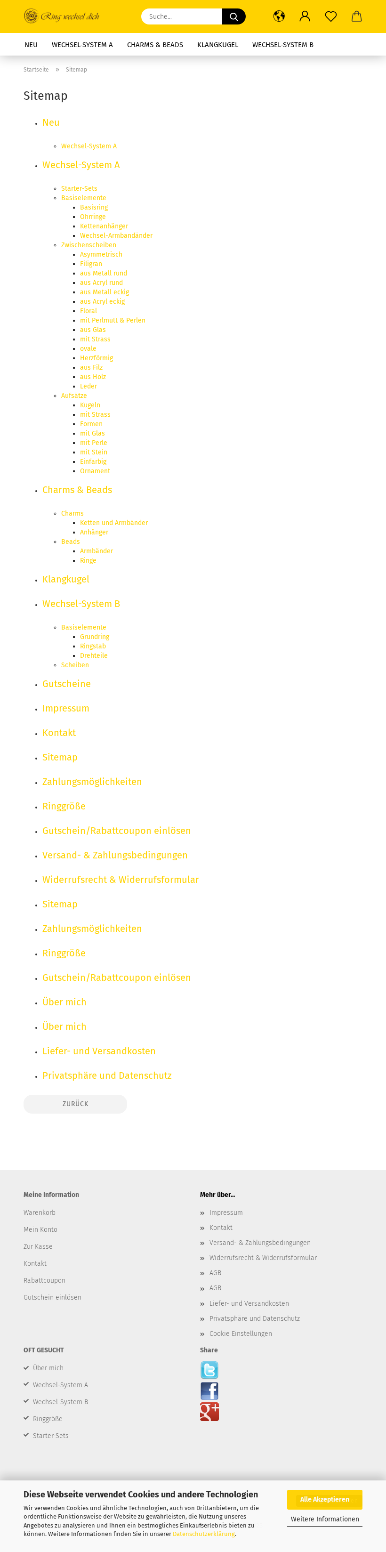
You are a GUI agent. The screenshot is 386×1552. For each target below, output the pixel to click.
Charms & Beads (155, 44)
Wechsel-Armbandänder (116, 236)
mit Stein (93, 452)
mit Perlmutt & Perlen (112, 320)
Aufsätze (74, 396)
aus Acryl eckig (102, 302)
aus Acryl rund (101, 283)
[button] (279, 16)
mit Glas (92, 433)
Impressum (65, 708)
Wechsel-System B (283, 44)
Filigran (91, 264)
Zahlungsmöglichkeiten (92, 781)
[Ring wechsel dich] (66, 16)
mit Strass (95, 339)
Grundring (94, 637)
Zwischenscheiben (88, 245)
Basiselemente (83, 198)
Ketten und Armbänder (114, 523)
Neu (31, 44)
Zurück (75, 1104)
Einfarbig (93, 462)
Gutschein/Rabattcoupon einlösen (116, 830)
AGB (215, 1273)
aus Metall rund (103, 273)
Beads (70, 542)
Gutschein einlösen (52, 1297)
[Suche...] (234, 16)
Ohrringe (93, 217)
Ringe (88, 561)
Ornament (95, 471)
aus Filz (91, 368)
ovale (88, 349)
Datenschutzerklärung (204, 1533)
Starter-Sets (79, 189)
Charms (72, 513)
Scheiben (75, 665)
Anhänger (94, 532)
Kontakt (59, 732)
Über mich (64, 1002)
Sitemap (60, 757)
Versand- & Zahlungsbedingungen (115, 855)
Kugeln (90, 405)
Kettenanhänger (104, 226)
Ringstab (93, 646)
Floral (88, 311)
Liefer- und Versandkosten (99, 1051)
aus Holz (93, 377)
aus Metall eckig (104, 292)
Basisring (94, 207)
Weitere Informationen (325, 1519)
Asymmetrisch (101, 255)
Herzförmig (96, 358)
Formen (91, 424)
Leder (88, 386)
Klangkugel (217, 44)
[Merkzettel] (331, 16)
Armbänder (96, 551)
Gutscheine (66, 683)
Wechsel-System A (82, 44)
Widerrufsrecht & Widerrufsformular (120, 879)
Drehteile (94, 656)
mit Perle (93, 443)
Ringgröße (64, 806)
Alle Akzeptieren (324, 1499)
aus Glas (93, 330)
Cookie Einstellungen (240, 1334)
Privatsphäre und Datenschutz (107, 1075)
